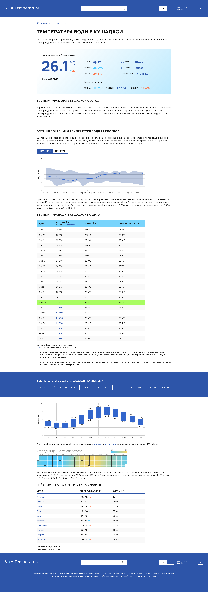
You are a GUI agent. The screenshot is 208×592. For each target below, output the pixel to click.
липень (107, 387)
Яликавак (41, 520)
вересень (129, 387)
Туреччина (43, 23)
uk (201, 562)
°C (163, 8)
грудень (165, 387)
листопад (154, 387)
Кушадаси (59, 23)
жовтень (141, 387)
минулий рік (60, 151)
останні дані (45, 151)
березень (63, 387)
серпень (118, 387)
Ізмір (39, 516)
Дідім (39, 511)
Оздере (40, 501)
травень (85, 387)
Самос (40, 506)
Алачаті (40, 530)
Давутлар (41, 497)
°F (170, 8)
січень (42, 387)
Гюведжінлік (42, 525)
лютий (52, 387)
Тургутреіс (42, 539)
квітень (74, 387)
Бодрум (40, 534)
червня (97, 444)
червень (96, 387)
